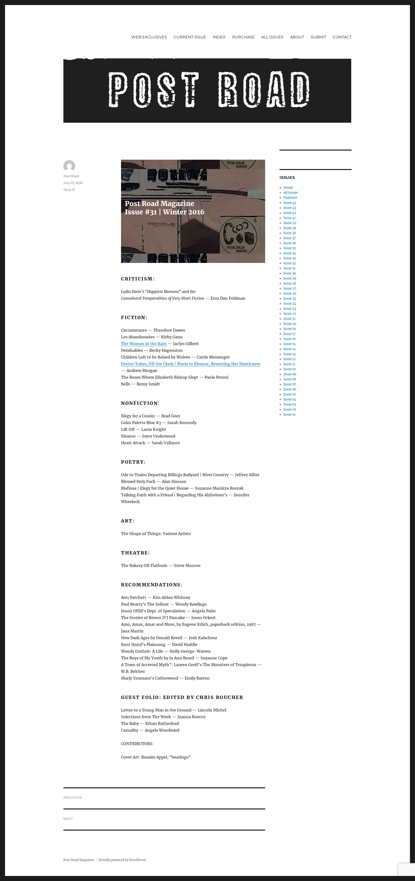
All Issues (290, 193)
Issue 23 (289, 309)
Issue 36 (289, 243)
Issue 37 (289, 238)
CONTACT (342, 37)
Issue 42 (289, 213)
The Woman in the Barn (144, 343)
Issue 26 (289, 294)
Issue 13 (289, 354)
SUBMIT (318, 37)
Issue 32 (289, 263)
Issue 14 (289, 349)
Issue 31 (69, 189)
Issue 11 (289, 364)
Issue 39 (289, 228)
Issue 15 (289, 344)
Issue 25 (289, 299)
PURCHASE (243, 37)
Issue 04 (289, 399)
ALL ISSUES (272, 37)
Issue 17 (289, 334)
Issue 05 (289, 394)
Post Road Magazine (78, 860)
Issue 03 (289, 404)
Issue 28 (289, 283)
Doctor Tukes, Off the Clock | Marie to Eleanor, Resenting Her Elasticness (190, 363)
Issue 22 (289, 314)
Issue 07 (289, 384)
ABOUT (297, 37)
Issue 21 (289, 319)
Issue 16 (289, 339)
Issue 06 (289, 389)
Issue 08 (289, 379)
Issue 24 (289, 304)
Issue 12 (289, 359)
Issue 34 (289, 253)
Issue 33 (289, 258)
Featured (290, 198)
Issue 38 (289, 233)
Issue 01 (289, 415)
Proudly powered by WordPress (122, 860)
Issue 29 (289, 278)
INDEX (219, 37)
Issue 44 (289, 203)
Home (288, 188)
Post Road (71, 176)
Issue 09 (289, 374)
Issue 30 (289, 273)
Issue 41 (289, 218)
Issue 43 (289, 208)
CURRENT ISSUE (190, 37)
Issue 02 (289, 409)
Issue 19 (289, 329)
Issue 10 (289, 369)
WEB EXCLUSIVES (149, 37)
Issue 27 (289, 288)
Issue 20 (289, 324)
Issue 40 (289, 223)
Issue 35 (289, 248)
